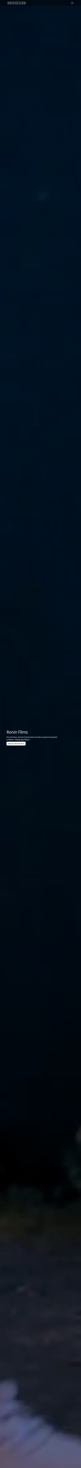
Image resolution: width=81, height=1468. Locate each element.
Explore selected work (16, 743)
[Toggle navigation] (72, 3)
